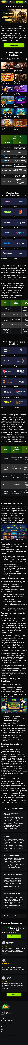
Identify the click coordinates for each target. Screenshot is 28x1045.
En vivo (10, 59)
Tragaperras (23, 58)
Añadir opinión (14, 936)
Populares (3, 58)
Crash (15, 58)
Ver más (14, 994)
